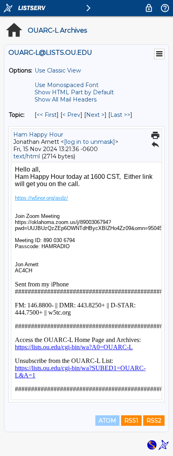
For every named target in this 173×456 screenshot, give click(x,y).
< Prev (71, 114)
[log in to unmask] (89, 141)
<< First (47, 114)
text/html (26, 156)
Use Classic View (58, 70)
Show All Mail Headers (66, 99)
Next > (95, 114)
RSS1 (131, 420)
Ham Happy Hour (38, 134)
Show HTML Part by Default (74, 92)
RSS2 (153, 420)
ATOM (107, 420)
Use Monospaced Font (67, 85)
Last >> (120, 114)
